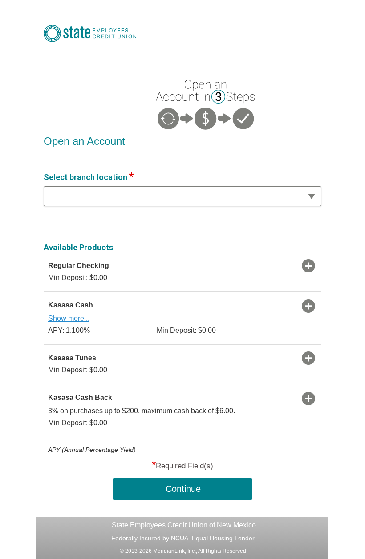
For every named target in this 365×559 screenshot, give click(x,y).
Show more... (68, 318)
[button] (182, 196)
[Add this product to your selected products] (308, 265)
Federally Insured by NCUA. (150, 538)
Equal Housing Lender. (224, 538)
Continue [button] (183, 489)
